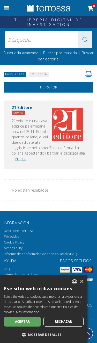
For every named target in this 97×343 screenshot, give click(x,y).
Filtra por (48, 87)
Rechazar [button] (63, 321)
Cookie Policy (14, 242)
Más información (28, 312)
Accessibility (13, 248)
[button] (85, 39)
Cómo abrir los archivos (21, 275)
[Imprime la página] (88, 74)
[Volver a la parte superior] (87, 333)
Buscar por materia (60, 52)
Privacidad (11, 236)
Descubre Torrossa (18, 231)
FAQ (7, 269)
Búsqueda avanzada (20, 52)
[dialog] (43, 309)
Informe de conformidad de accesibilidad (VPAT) (40, 254)
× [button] (82, 282)
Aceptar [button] (22, 321)
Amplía (20, 158)
